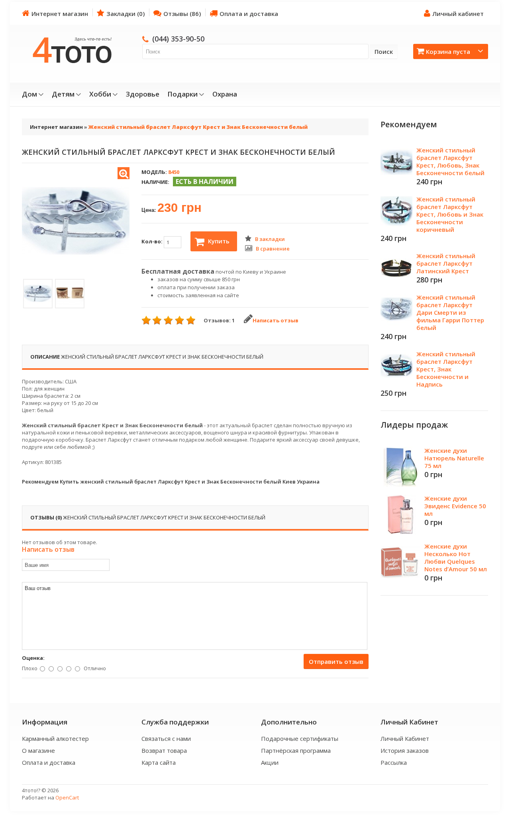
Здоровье (142, 94)
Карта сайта (158, 762)
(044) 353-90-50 (178, 38)
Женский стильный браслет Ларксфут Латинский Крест (445, 263)
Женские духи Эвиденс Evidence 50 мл (455, 505)
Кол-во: (152, 241)
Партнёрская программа (296, 750)
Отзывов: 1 (219, 320)
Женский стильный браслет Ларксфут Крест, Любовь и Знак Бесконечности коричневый (449, 214)
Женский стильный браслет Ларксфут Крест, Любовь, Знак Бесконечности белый (450, 161)
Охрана (224, 94)
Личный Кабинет (405, 738)
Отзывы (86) (182, 14)
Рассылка (394, 762)
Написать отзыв (275, 320)
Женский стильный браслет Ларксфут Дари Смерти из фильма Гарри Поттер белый (450, 312)
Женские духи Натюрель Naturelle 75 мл (454, 458)
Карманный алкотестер (55, 738)
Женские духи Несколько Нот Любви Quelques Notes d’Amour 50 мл (455, 557)
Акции (270, 762)
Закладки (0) (125, 14)
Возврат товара (164, 750)
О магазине (38, 750)
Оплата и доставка (249, 14)
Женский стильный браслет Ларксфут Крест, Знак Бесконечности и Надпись (445, 369)
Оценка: (33, 657)
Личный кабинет (458, 14)
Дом (29, 94)
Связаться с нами (166, 738)
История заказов (405, 750)
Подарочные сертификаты (299, 738)
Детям (63, 94)
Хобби (100, 94)
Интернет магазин (59, 14)
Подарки (182, 94)
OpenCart (67, 797)
